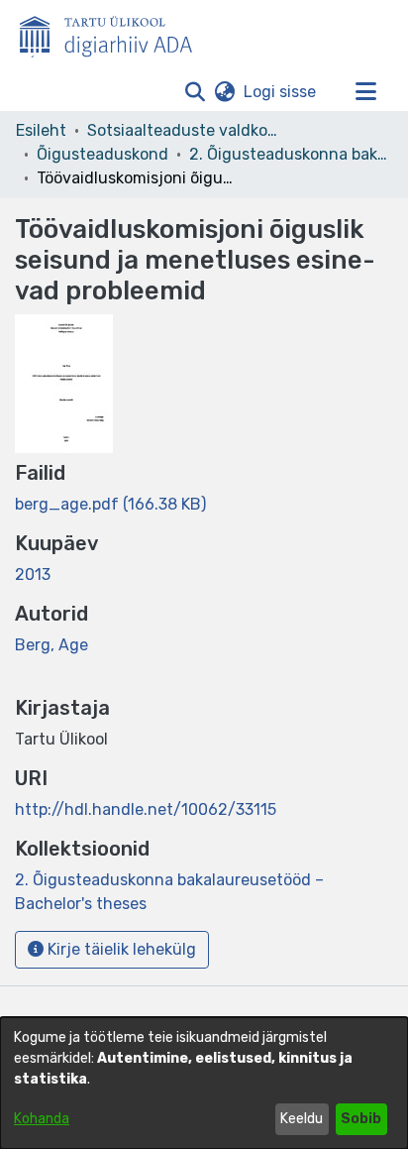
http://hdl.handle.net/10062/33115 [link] (145, 809)
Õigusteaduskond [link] (102, 154)
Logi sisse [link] (281, 91)
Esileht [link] (41, 130)
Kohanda (41, 1118)
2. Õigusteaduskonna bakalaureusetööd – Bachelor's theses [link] (288, 154)
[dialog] (204, 1083)
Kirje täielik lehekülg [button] (120, 949)
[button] (194, 92)
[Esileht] (114, 32)
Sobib (361, 1118)
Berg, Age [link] (51, 644)
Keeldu (301, 1118)
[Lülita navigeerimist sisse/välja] (365, 92)
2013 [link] (33, 574)
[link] (110, 504)
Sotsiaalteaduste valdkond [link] (186, 130)
